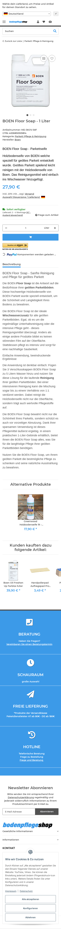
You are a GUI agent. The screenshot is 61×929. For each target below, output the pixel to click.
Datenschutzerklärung (21, 797)
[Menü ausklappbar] (4, 20)
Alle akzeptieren (30, 899)
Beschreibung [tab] (12, 264)
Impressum (10, 891)
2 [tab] (30, 115)
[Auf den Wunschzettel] (51, 58)
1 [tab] (27, 115)
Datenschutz (26, 891)
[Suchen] (54, 31)
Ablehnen (30, 917)
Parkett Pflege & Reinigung (30, 136)
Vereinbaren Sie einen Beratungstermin (29, 644)
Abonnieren (47, 811)
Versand (29, 193)
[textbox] (27, 14)
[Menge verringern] (6, 228)
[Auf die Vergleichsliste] (43, 58)
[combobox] (26, 14)
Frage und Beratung (32, 760)
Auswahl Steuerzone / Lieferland (21, 197)
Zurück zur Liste (13, 41)
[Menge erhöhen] (54, 228)
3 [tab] (34, 115)
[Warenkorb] (52, 22)
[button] (38, 22)
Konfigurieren (30, 908)
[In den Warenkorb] (5, 50)
